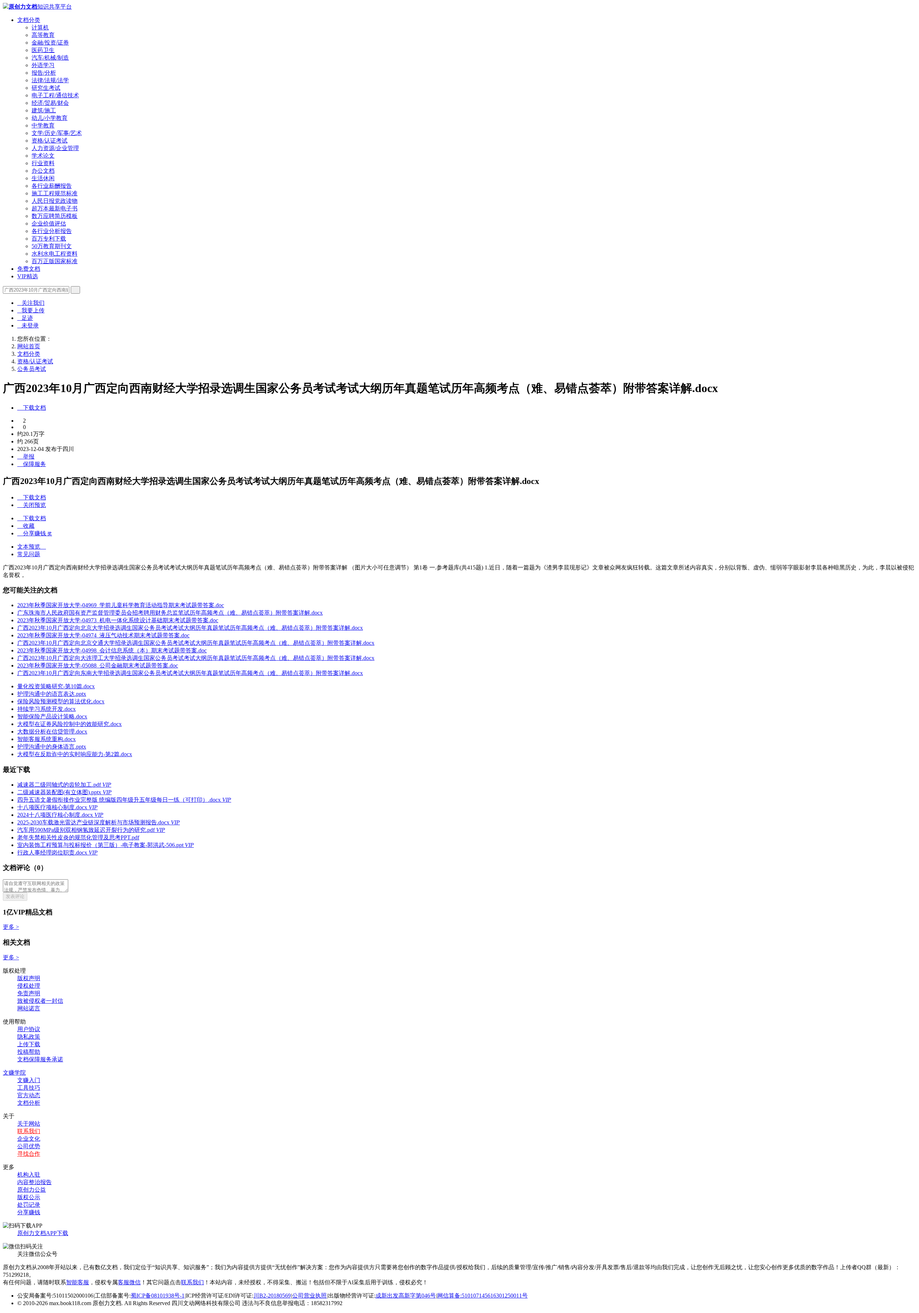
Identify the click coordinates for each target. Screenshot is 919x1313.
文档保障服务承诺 (40, 1059)
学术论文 (43, 156)
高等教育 (43, 35)
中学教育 (43, 125)
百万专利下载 (49, 239)
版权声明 (28, 978)
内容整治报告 (34, 1182)
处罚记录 (28, 1205)
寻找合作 (28, 1154)
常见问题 (28, 554)
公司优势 (28, 1146)
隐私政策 (28, 1037)
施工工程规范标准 (55, 193)
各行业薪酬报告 (52, 186)
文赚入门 (28, 1080)
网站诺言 (28, 1008)
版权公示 (28, 1197)
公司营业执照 (309, 1296)
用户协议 (28, 1029)
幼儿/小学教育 (49, 118)
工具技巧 (28, 1088)
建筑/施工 (44, 110)
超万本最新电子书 (55, 208)
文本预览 (31, 547)
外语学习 (43, 65)
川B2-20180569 (272, 1296)
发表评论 (15, 896)
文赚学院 (14, 1073)
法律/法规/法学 (50, 80)
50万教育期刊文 (52, 246)
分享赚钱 (28, 1212)
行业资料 (43, 163)
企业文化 (28, 1139)
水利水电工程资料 (55, 254)
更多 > (11, 927)
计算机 (40, 27)
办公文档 (43, 171)
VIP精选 (27, 276)
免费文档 (28, 269)
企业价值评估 (49, 223)
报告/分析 (44, 73)
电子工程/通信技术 (55, 95)
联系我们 (28, 1131)
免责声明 (28, 993)
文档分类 (28, 20)
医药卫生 (43, 50)
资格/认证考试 (49, 141)
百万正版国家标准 (55, 261)
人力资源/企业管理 (55, 148)
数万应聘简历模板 (55, 216)
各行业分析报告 (52, 231)
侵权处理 (28, 986)
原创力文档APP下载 (42, 1233)
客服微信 (129, 1282)
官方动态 (28, 1095)
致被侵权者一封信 (40, 1001)
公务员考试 (31, 369)
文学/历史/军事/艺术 (57, 133)
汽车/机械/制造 (50, 58)
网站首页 (28, 346)
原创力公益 (31, 1190)
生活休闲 (43, 178)
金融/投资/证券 (50, 42)
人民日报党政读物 (55, 201)
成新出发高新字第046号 (405, 1296)
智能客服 (77, 1282)
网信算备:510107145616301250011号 (482, 1296)
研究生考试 (46, 88)
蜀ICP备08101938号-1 (158, 1296)
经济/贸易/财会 (50, 103)
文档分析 (28, 1103)
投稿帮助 (28, 1052)
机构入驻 (28, 1175)
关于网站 (28, 1124)
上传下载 (28, 1044)
